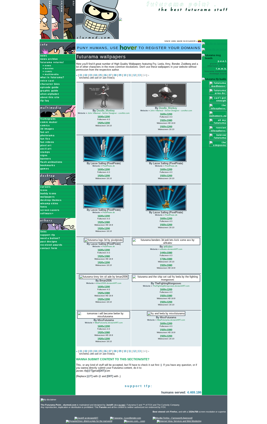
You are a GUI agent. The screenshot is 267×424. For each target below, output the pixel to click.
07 (110, 75)
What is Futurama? (52, 77)
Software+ (47, 213)
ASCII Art (45, 148)
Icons (43, 190)
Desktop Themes (51, 200)
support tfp (47, 235)
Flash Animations (51, 162)
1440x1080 (166, 252)
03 (90, 75)
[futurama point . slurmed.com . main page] (97, 38)
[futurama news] (46, 38)
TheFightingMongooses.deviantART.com (171, 286)
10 (125, 75)
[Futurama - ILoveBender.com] (125, 418)
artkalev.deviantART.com (171, 249)
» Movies (48, 68)
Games (44, 168)
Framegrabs (48, 118)
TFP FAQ (44, 100)
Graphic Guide (49, 90)
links (43, 231)
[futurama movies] (58, 38)
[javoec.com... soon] (134, 421)
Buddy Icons (48, 193)
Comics (45, 125)
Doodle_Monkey (106, 110)
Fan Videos (47, 142)
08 (115, 75)
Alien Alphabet (49, 94)
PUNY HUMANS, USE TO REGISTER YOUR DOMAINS (138, 48)
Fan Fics (45, 138)
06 (105, 75)
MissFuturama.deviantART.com (109, 323)
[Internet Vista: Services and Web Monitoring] (179, 421)
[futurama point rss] (70, 38)
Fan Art (44, 132)
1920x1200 (104, 123)
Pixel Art (45, 145)
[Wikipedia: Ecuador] (199, 41)
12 (134, 75)
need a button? (50, 238)
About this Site (49, 97)
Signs (43, 155)
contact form (48, 248)
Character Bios (50, 84)
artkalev (168, 246)
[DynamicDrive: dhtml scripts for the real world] (89, 421)
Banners (45, 158)
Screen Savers (50, 210)
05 (100, 75)
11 (129, 75)
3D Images (47, 128)
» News (47, 65)
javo (121, 405)
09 (120, 75)
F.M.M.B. (216, 70)
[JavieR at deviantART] (86, 418)
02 (85, 75)
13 (139, 75)
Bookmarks (47, 165)
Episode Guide (49, 87)
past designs (48, 241)
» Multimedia (51, 74)
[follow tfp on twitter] (214, 49)
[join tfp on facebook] (214, 43)
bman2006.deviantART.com (108, 283)
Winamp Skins (49, 203)
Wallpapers (47, 196)
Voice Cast (47, 80)
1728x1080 (166, 259)
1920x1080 (166, 120)
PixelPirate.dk (108, 166)
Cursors (45, 187)
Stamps (45, 152)
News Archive (49, 59)
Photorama (47, 135)
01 (81, 75)
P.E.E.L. (217, 63)
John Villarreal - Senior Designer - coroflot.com (108, 113)
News (43, 55)
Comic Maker (48, 122)
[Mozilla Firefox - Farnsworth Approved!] (172, 418)
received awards (51, 245)
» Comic (47, 71)
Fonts (43, 206)
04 (95, 75)
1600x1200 (104, 116)
